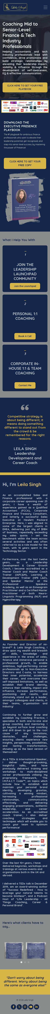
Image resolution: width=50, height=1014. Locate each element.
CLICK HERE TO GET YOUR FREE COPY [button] (25, 163)
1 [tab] (21, 962)
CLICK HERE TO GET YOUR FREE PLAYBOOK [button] (25, 87)
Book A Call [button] (25, 336)
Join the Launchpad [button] (25, 286)
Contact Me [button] (25, 385)
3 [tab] (28, 962)
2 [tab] (25, 962)
